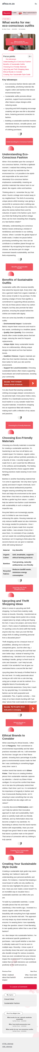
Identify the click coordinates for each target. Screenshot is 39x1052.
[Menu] (36, 3)
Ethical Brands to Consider (12, 72)
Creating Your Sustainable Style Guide (16, 74)
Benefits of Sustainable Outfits (14, 64)
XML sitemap (7, 1047)
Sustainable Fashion (12, 1003)
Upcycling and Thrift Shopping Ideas (16, 69)
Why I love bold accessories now (19, 1024)
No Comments (22, 29)
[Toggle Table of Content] (29, 56)
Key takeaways (11, 59)
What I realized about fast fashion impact (23, 12)
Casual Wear (9, 999)
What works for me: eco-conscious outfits (19, 1029)
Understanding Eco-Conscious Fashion (17, 62)
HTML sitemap (7, 1044)
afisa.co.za (8, 3)
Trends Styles (6, 18)
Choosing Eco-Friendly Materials (14, 67)
